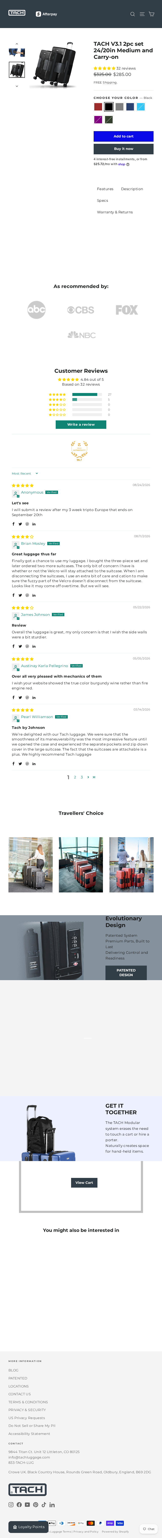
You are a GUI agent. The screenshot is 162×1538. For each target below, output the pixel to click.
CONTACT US (19, 1394)
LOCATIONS (18, 1386)
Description (132, 189)
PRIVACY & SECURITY (27, 1410)
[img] (23, 485)
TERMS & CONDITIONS (28, 1402)
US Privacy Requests (26, 1418)
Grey (119, 106)
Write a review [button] (81, 425)
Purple (98, 119)
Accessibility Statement (29, 1434)
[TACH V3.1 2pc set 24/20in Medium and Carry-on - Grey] (21, 1319)
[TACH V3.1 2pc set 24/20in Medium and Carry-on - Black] (16, 1319)
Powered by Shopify (115, 1531)
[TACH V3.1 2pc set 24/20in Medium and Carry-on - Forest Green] (43, 1319)
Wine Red (98, 106)
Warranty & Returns (115, 212)
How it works (37, 1053)
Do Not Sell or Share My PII (31, 1426)
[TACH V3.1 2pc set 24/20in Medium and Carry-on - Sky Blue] (32, 1319)
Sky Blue (140, 106)
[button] (105, 68)
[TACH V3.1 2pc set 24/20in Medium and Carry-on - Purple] (37, 1319)
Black (108, 106)
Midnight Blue (130, 106)
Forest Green (108, 119)
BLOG (13, 1370)
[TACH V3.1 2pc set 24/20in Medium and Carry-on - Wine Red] (11, 1319)
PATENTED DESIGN (126, 972)
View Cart (84, 1183)
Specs (102, 200)
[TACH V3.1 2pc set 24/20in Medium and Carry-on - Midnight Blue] (27, 1319)
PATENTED (17, 1378)
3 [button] (82, 777)
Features (105, 189)
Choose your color (123, 98)
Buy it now (123, 149)
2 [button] (75, 777)
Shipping (110, 82)
